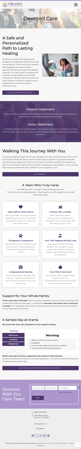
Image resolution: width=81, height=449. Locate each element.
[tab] (13, 331)
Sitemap (40, 443)
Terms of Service (50, 443)
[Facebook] (32, 435)
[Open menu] (76, 4)
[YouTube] (48, 435)
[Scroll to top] (76, 441)
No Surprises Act (40, 424)
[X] (36, 435)
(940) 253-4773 (40, 412)
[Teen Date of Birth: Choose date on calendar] (79, 388)
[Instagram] (40, 435)
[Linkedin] (44, 435)
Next (38, 398)
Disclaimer (40, 428)
